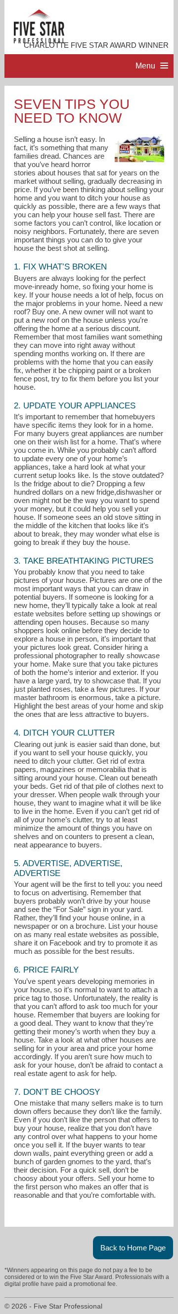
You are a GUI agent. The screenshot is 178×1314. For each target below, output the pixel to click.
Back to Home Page (133, 1248)
